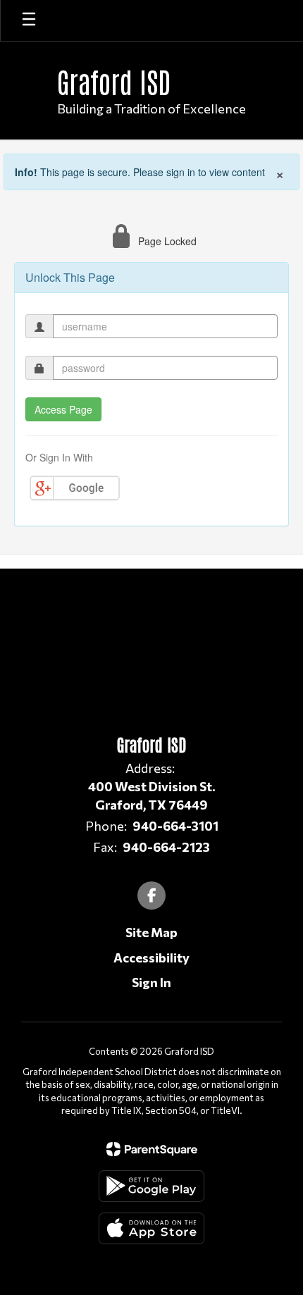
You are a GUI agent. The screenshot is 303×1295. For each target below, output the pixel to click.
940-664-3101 (175, 826)
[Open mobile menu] (29, 20)
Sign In (151, 982)
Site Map (151, 932)
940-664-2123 (166, 847)
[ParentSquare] (152, 1149)
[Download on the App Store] (151, 1228)
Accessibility (151, 957)
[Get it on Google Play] (151, 1186)
